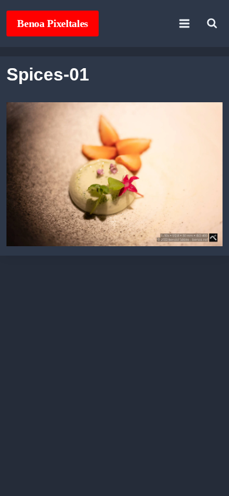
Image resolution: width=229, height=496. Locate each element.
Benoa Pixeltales (52, 23)
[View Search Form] (212, 23)
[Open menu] (185, 23)
